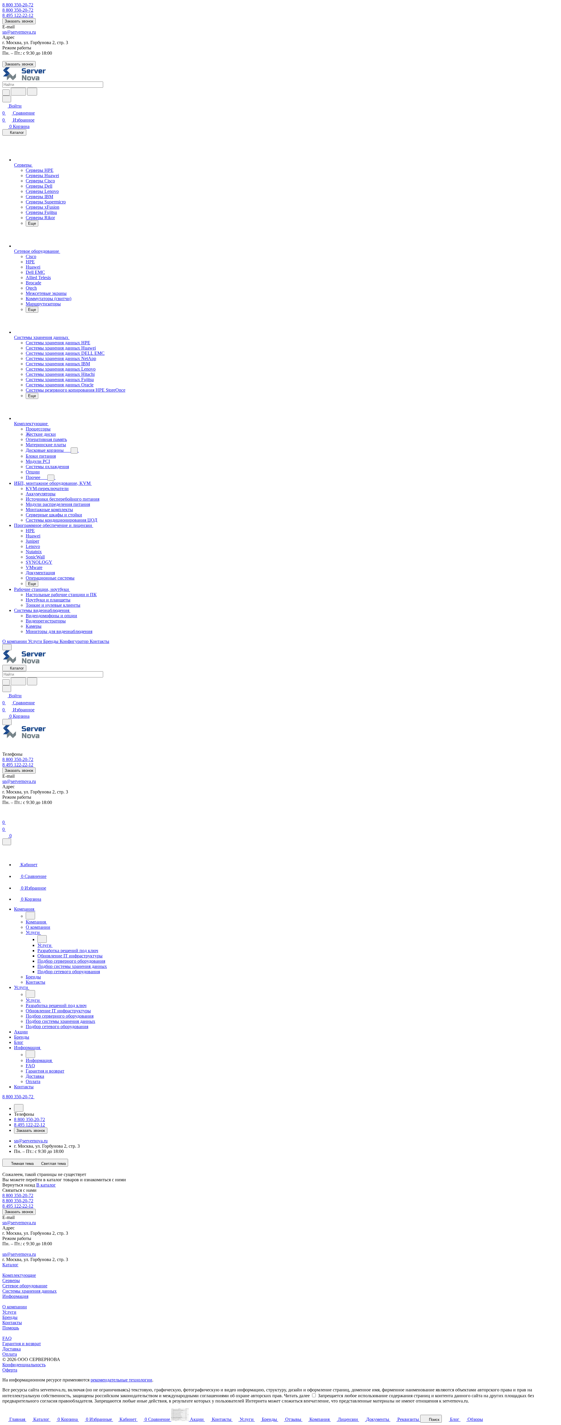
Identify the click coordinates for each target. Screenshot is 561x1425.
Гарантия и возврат (21, 1343)
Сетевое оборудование (24, 1285)
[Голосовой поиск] (18, 92)
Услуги (9, 1312)
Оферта (9, 1369)
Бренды (10, 1317)
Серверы (11, 1280)
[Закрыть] (6, 841)
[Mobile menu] (7, 722)
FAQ (7, 1338)
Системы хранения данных (29, 1291)
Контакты (12, 1322)
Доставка (11, 1348)
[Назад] (30, 915)
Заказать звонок (19, 21)
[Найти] (32, 92)
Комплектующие (19, 1275)
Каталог (10, 1264)
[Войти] (5, 815)
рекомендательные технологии (121, 1379)
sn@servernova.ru (19, 32)
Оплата (9, 1354)
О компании (14, 1306)
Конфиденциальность (24, 1364)
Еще (32, 223)
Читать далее (297, 1395)
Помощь (10, 1327)
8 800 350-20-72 (17, 4)
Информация (15, 1296)
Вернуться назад (18, 1184)
